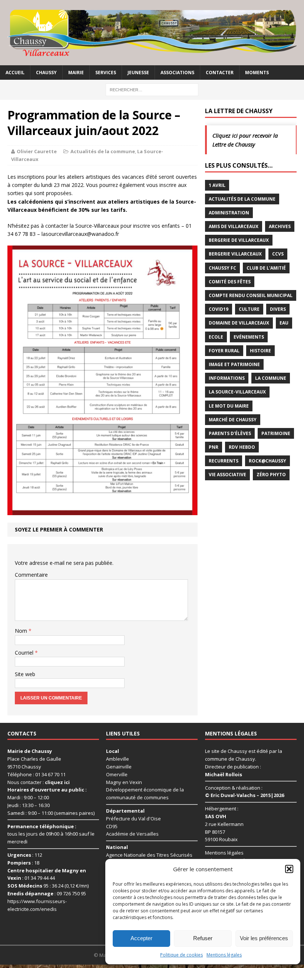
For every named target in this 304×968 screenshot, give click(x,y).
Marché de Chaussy (233, 419)
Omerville (117, 774)
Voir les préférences (264, 938)
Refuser (202, 938)
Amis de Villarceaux (233, 226)
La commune (270, 378)
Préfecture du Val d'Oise (133, 818)
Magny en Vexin (124, 782)
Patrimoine (275, 433)
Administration (229, 213)
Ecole (216, 337)
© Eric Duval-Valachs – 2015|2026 (244, 795)
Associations (177, 72)
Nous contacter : (38, 782)
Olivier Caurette (37, 151)
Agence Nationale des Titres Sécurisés (149, 855)
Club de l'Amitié (266, 268)
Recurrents (223, 461)
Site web (25, 674)
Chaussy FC (222, 268)
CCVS (278, 254)
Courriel (25, 652)
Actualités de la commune (102, 151)
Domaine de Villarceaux (239, 323)
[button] (289, 869)
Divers (278, 309)
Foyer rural (224, 351)
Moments (257, 72)
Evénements (249, 337)
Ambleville (117, 758)
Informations (227, 378)
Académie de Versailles (132, 833)
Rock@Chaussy (267, 461)
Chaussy (46, 72)
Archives (280, 226)
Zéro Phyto (271, 474)
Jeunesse (138, 72)
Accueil (15, 72)
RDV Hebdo (242, 447)
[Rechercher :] (152, 89)
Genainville (119, 766)
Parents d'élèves (230, 433)
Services (105, 72)
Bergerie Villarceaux (235, 254)
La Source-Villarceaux (237, 392)
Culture (249, 309)
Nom (22, 630)
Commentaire (31, 574)
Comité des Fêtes (230, 282)
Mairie (76, 72)
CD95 (112, 826)
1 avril (217, 185)
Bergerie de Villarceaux (239, 240)
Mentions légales (224, 955)
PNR (213, 447)
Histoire (260, 351)
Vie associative (227, 474)
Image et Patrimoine (234, 364)
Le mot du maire (229, 406)
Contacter (220, 72)
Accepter (141, 938)
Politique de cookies (181, 955)
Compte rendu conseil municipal (251, 295)
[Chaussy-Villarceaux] (152, 32)
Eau (284, 323)
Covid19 (218, 309)
